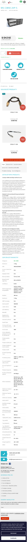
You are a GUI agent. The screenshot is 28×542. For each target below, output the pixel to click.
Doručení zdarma (6, 480)
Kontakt (4, 496)
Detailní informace (5, 57)
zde (21, 529)
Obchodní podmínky (7, 491)
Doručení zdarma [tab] (18, 164)
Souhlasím (13, 538)
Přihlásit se (5, 518)
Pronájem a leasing (6, 488)
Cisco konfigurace (6, 483)
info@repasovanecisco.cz (15, 459)
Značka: (4, 10)
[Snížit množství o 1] (6, 54)
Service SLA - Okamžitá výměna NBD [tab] (10, 168)
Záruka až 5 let (5, 478)
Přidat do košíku (16, 53)
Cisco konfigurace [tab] (16, 171)
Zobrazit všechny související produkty (14, 160)
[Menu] (24, 2)
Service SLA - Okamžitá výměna (9, 486)
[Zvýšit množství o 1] (6, 52)
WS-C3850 (16, 261)
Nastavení (13, 533)
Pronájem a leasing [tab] (6, 171)
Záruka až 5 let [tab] (9, 164)
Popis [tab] (3, 164)
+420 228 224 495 (14, 454)
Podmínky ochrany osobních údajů (10, 493)
